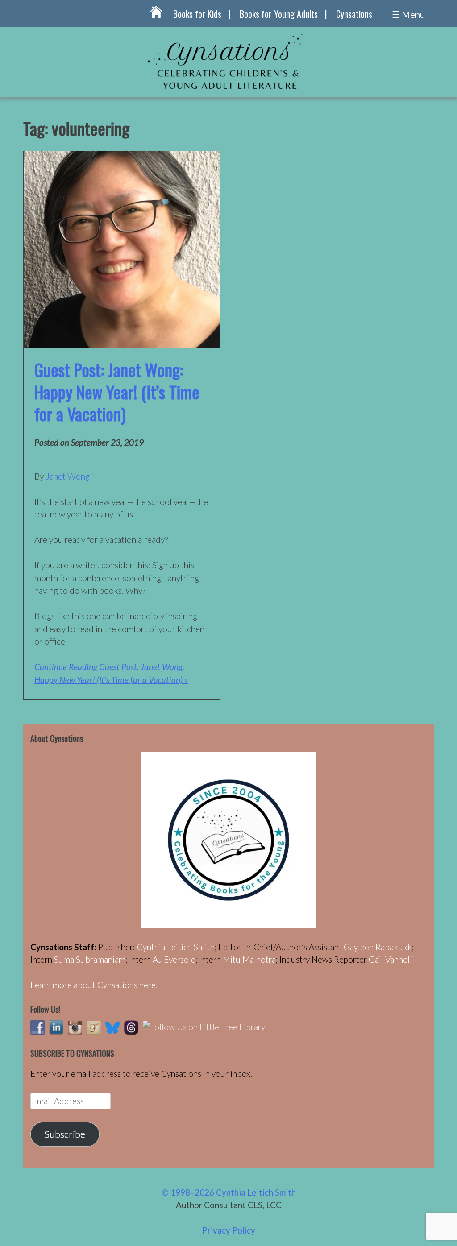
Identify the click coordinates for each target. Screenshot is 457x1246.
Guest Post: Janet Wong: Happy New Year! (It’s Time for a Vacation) (116, 391)
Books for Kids (197, 14)
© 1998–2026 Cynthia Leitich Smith (229, 1192)
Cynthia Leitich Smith (176, 947)
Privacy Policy (228, 1230)
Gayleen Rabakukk (378, 947)
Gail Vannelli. (392, 959)
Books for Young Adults (279, 14)
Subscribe (64, 1134)
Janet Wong (68, 476)
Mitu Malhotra (249, 959)
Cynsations (354, 14)
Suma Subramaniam (89, 959)
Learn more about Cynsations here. (94, 985)
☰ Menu (408, 14)
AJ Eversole (174, 959)
